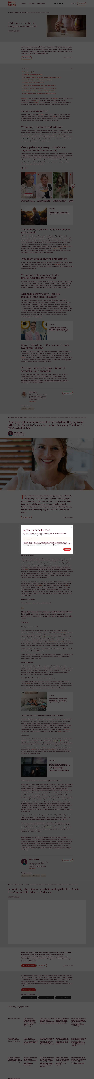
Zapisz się (67, 549)
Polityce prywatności (56, 545)
